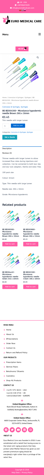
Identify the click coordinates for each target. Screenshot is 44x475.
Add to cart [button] (10, 244)
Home (4, 97)
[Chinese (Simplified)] (20, 10)
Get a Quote (10, 137)
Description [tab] (7, 149)
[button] (40, 34)
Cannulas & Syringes (15, 97)
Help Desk (16, 473)
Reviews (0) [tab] (7, 153)
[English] (22, 10)
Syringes (28, 97)
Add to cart (18, 126)
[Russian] (25, 10)
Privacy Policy (27, 473)
